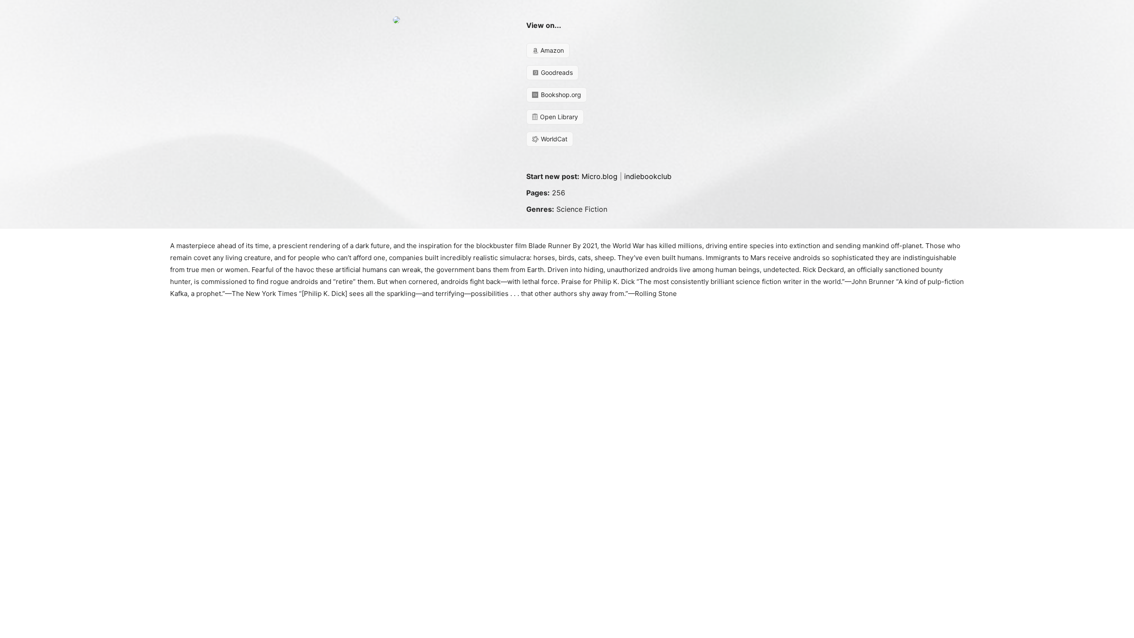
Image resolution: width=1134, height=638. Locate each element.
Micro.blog (599, 176)
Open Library (558, 117)
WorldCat (553, 139)
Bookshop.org (560, 94)
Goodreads (556, 72)
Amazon (551, 50)
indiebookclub (648, 176)
